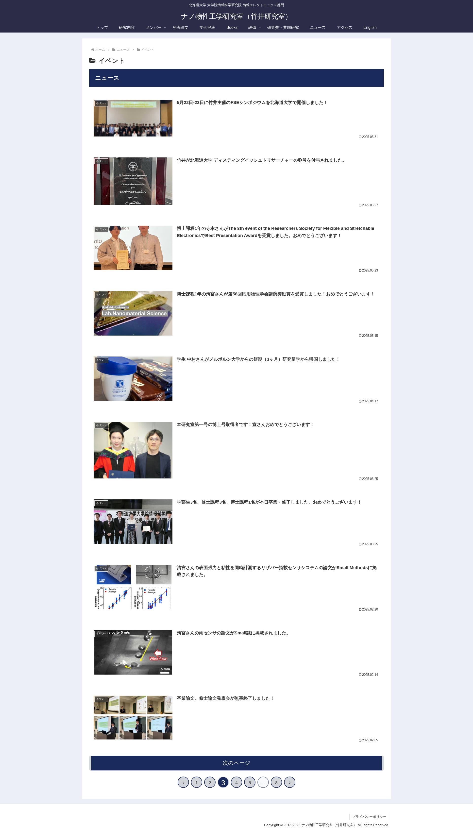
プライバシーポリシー (369, 817)
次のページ (237, 763)
